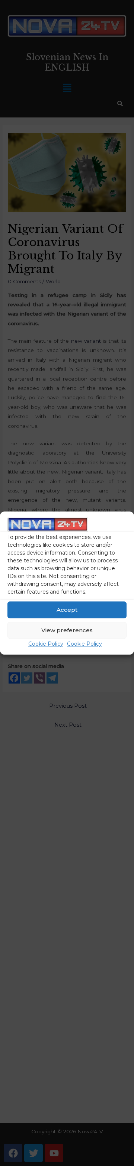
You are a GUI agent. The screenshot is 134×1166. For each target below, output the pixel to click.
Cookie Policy (45, 644)
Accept (67, 609)
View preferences (67, 630)
